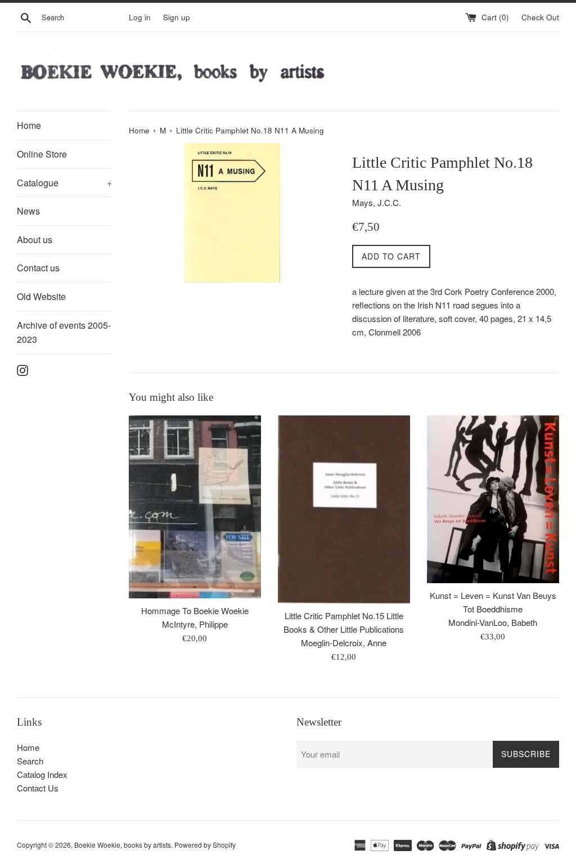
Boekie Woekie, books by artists (122, 844)
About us (34, 239)
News (28, 210)
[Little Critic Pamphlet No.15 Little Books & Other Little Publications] (344, 509)
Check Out (540, 17)
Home (29, 125)
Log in (140, 17)
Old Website (41, 296)
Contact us (38, 267)
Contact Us (37, 788)
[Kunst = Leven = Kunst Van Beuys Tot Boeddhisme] (493, 499)
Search (30, 761)
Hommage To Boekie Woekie (195, 610)
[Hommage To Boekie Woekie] (195, 506)
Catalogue (64, 182)
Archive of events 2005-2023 (64, 332)
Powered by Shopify (205, 844)
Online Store (42, 153)
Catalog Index (42, 774)
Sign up (176, 17)
